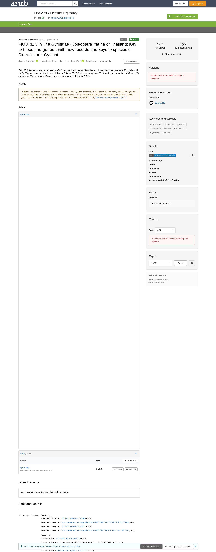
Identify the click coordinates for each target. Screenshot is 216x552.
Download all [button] (131, 460)
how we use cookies (71, 546)
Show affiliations (131, 61)
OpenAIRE (160, 103)
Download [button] (132, 469)
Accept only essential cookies (178, 546)
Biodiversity (155, 124)
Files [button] (25, 453)
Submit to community (185, 16)
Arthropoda (155, 128)
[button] (79, 114)
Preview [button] (119, 469)
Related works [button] (31, 515)
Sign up (199, 3)
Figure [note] (123, 39)
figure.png (25, 467)
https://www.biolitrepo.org (62, 18)
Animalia (181, 124)
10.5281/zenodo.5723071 (74, 526)
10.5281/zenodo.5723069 (74, 518)
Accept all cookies (151, 546)
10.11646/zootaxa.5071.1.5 (68, 538)
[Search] (75, 3)
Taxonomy (169, 124)
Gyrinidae (154, 132)
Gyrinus (166, 132)
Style (151, 230)
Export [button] (181, 263)
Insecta (167, 128)
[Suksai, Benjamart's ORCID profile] (36, 61)
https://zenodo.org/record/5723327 (71, 550)
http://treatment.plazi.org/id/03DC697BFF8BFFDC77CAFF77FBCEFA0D (95, 522)
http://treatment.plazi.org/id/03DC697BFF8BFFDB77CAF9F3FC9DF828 (95, 530)
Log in (182, 3)
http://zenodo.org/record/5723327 (111, 97)
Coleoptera (179, 128)
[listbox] (165, 230)
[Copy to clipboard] (192, 155)
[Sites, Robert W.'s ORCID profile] (82, 61)
